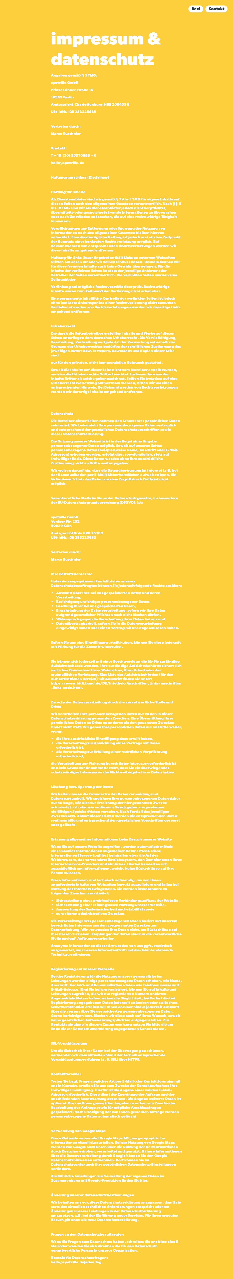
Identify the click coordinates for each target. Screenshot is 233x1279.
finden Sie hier (134, 1180)
